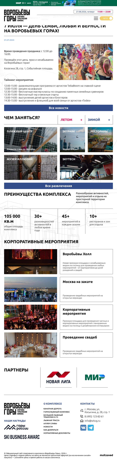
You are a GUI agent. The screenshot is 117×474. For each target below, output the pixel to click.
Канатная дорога (52, 409)
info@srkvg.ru (92, 420)
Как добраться (51, 430)
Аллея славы (50, 423)
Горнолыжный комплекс (57, 412)
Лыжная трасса (51, 420)
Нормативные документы (57, 433)
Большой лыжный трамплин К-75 (53, 416)
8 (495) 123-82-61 (94, 416)
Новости (48, 427)
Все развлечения (58, 186)
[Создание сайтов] (106, 455)
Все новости (58, 108)
